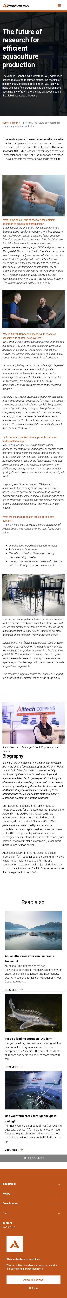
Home (5, 122)
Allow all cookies (33, 1279)
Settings (33, 1288)
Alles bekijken (33, 1158)
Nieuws (16, 122)
